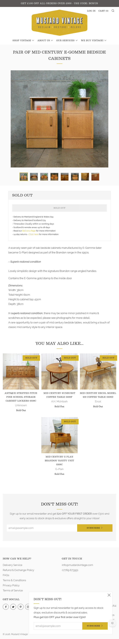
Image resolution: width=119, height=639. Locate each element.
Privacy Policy (11, 585)
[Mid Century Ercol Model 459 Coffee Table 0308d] (98, 371)
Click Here (34, 234)
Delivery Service (12, 565)
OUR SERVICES (65, 40)
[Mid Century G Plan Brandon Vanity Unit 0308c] (59, 435)
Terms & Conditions (14, 580)
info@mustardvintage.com (77, 565)
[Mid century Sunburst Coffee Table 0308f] (59, 371)
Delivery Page (29, 231)
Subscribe (93, 528)
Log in (91, 11)
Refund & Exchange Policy (18, 570)
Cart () (103, 11)
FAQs (6, 575)
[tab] (24, 177)
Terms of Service (13, 590)
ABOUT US (43, 40)
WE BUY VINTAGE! (92, 40)
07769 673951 (70, 570)
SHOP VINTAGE (22, 40)
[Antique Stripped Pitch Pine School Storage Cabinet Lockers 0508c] (21, 371)
